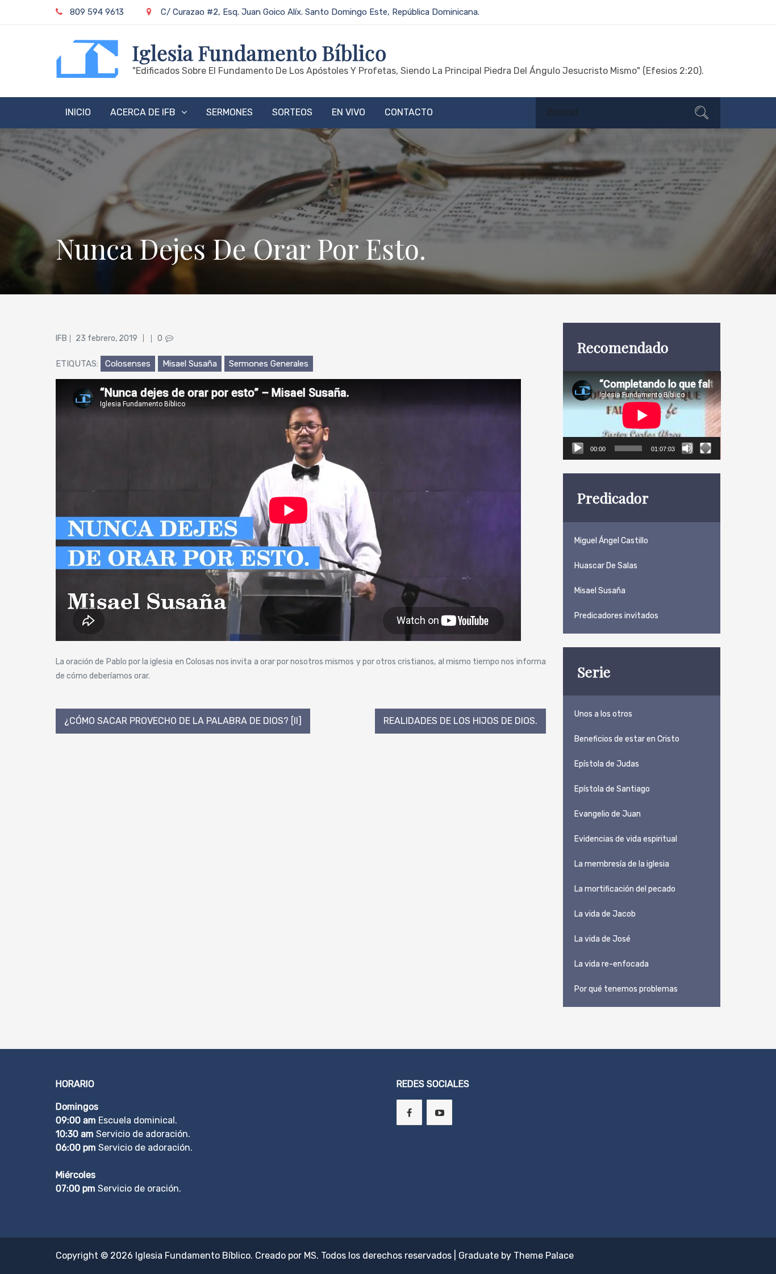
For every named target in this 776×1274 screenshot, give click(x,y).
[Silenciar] (687, 448)
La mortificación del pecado (624, 889)
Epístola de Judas (606, 764)
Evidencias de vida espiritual (625, 839)
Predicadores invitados (616, 616)
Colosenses (128, 364)
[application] (642, 415)
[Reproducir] (577, 448)
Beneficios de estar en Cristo (626, 739)
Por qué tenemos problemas (626, 989)
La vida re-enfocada (611, 964)
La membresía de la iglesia (621, 864)
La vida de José (602, 939)
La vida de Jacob (605, 914)
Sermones (229, 112)
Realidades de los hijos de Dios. (460, 720)
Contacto (409, 112)
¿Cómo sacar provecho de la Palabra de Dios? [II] (183, 720)
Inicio (78, 112)
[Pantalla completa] (705, 448)
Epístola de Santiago (612, 789)
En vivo (348, 112)
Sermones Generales (268, 364)
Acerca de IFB (143, 112)
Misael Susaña (189, 364)
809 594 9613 (97, 12)
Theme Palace (544, 1255)
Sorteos (292, 112)
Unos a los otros (603, 714)
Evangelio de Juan (607, 814)
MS (310, 1255)
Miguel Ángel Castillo (611, 541)
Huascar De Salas (605, 566)
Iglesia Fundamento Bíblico (259, 52)
